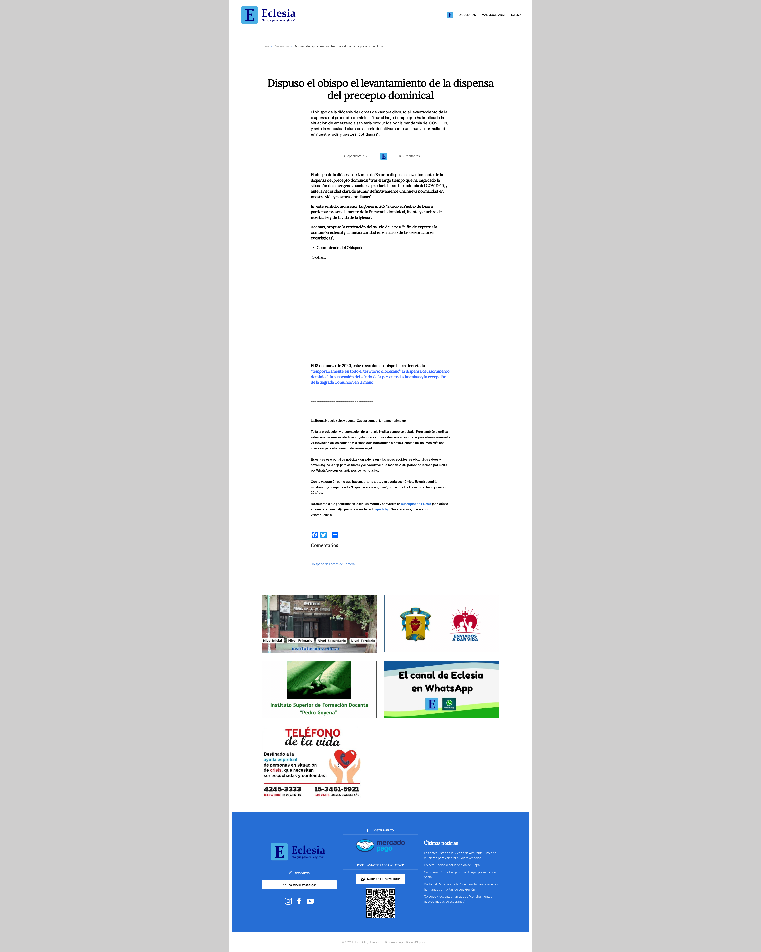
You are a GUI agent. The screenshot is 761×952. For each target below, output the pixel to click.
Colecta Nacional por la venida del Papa (452, 865)
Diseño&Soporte (416, 942)
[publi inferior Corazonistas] (441, 623)
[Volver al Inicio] (269, 15)
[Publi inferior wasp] (441, 689)
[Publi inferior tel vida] (311, 762)
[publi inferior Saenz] (319, 623)
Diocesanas (467, 15)
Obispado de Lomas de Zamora (333, 564)
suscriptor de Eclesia (416, 504)
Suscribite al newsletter (383, 879)
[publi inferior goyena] (319, 689)
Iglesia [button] (516, 15)
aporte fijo (382, 509)
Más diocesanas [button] (493, 15)
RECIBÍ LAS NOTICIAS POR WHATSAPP (380, 865)
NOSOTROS (302, 873)
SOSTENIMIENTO (383, 830)
